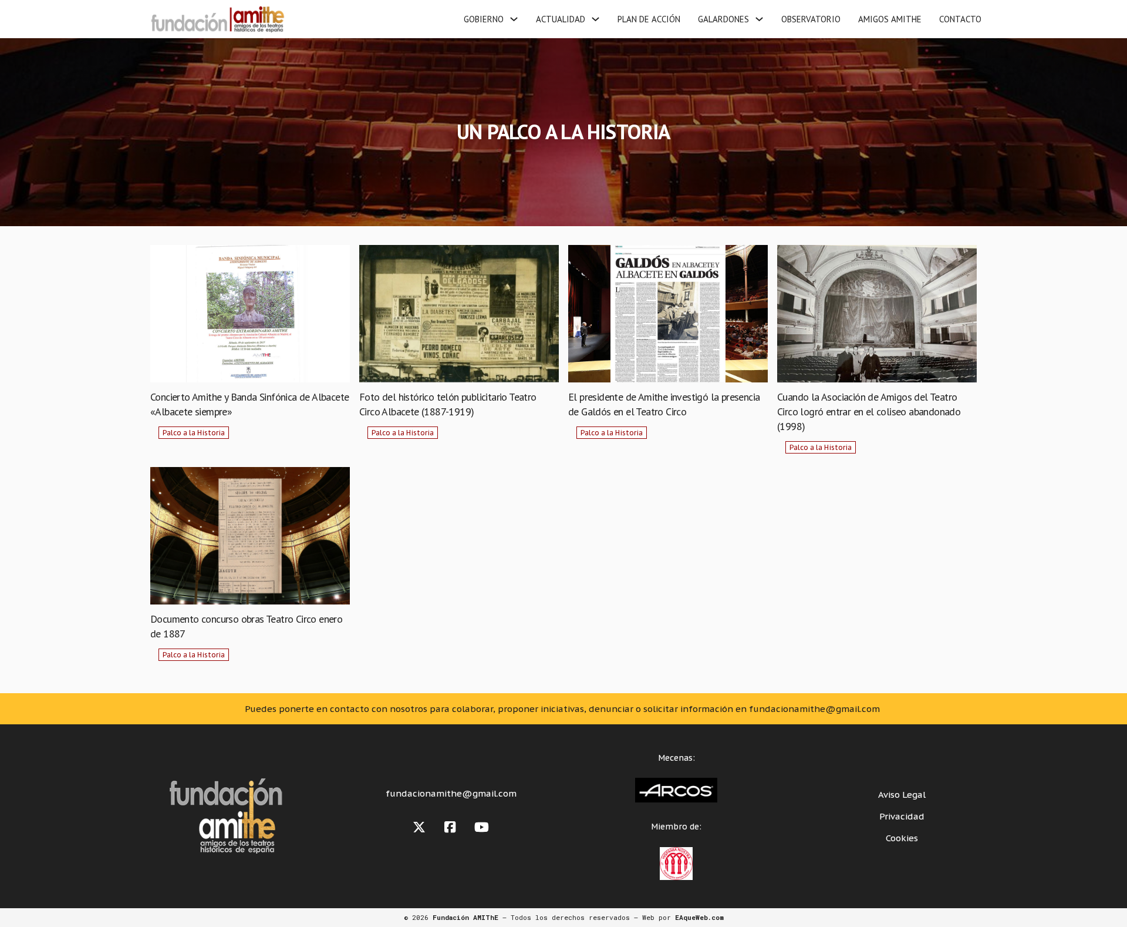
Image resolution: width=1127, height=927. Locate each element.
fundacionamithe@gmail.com (451, 793)
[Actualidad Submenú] (595, 19)
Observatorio (811, 19)
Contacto (960, 19)
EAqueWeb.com (699, 917)
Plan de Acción (649, 19)
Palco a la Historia (194, 432)
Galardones (723, 19)
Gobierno (484, 19)
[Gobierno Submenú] (513, 19)
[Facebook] (450, 827)
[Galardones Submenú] (759, 19)
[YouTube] (481, 827)
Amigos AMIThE (890, 19)
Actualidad (560, 19)
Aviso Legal (902, 794)
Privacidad (901, 816)
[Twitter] (419, 827)
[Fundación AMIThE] (216, 19)
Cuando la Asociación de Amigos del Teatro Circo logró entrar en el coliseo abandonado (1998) (868, 411)
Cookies (902, 838)
